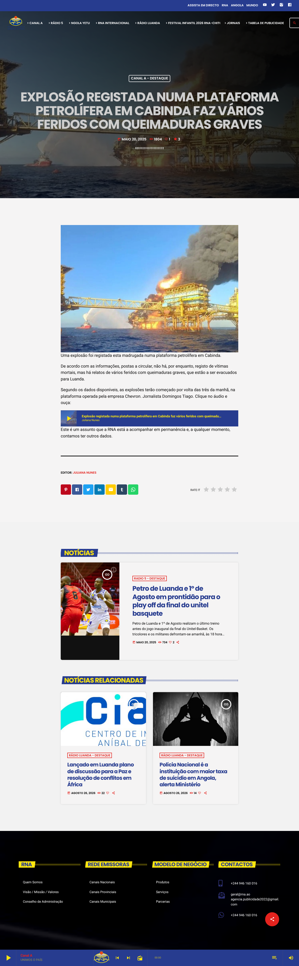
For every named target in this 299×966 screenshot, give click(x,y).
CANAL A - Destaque (149, 78)
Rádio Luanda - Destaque (89, 755)
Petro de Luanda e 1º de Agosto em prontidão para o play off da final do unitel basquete (176, 601)
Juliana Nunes (84, 472)
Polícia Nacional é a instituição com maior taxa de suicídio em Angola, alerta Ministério (193, 774)
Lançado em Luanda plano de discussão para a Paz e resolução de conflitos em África (100, 774)
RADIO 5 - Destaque (149, 578)
